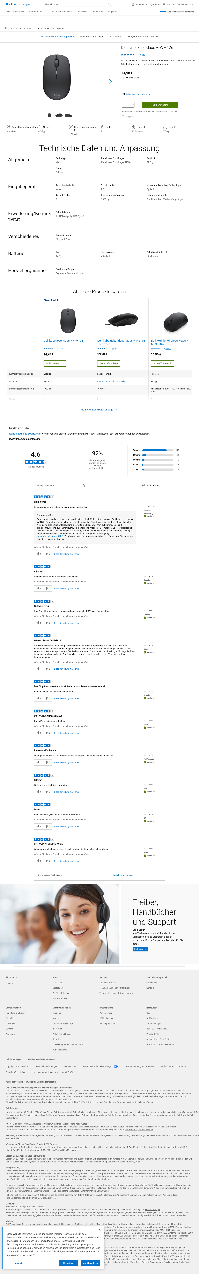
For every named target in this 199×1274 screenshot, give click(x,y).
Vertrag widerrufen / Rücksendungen (116, 993)
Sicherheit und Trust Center (158, 1039)
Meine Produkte (60, 998)
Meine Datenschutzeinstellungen (98, 1066)
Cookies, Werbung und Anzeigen (139, 1066)
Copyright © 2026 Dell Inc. (17, 1066)
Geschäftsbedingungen (46, 1066)
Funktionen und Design (92, 36)
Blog (148, 1013)
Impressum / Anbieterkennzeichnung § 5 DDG (53, 1072)
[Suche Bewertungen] (83, 485)
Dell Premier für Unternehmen (181, 11)
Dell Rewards (152, 1018)
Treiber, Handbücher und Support (142, 36)
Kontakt (150, 988)
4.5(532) (168, 349)
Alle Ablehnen (69, 1263)
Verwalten (19, 1263)
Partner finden (106, 1013)
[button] (140, 4)
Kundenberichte (60, 1050)
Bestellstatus (59, 988)
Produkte (10, 1018)
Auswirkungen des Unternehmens (68, 1044)
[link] (155, 4)
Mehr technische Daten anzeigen (97, 409)
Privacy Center (153, 1034)
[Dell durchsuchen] (109, 4)
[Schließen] (99, 1229)
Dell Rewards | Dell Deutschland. (139, 1129)
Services (9, 1029)
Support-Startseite (108, 982)
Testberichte (114, 36)
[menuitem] (36, 11)
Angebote (10, 1034)
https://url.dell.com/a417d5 (50, 536)
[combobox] (76, 4)
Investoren (57, 1029)
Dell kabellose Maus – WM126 (63, 340)
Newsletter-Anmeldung (156, 1029)
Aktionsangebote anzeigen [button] (138, 94)
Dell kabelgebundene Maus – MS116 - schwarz (121, 342)
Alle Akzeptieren (90, 1263)
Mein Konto (58, 982)
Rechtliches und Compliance (173, 1066)
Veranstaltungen (154, 1023)
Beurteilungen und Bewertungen (24, 433)
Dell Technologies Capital (64, 1023)
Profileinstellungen (61, 993)
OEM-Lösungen (106, 1018)
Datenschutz (70, 1066)
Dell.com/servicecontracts (65, 1099)
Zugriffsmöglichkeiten (15, 1072)
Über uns (57, 1013)
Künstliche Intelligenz (15, 1013)
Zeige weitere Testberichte (50, 875)
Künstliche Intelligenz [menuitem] (14, 11)
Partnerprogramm (108, 1023)
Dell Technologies (13, 1059)
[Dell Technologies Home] (17, 4)
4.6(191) (60, 349)
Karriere (56, 1018)
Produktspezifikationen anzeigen (112, 381)
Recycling (57, 1039)
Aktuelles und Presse (62, 1034)
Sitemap (9, 984)
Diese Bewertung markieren (66, 554)
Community (151, 982)
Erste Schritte (140, 949)
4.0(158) (114, 349)
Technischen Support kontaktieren (115, 988)
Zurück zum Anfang (122, 875)
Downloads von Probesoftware (160, 1044)
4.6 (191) (143, 54)
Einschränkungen (152, 1209)
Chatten (106, 1191)
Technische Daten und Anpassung (57, 36)
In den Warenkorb (160, 105)
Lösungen (10, 1023)
